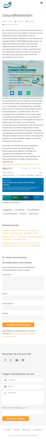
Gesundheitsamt (33, 210)
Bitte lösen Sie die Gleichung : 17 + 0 (15, 408)
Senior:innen (33, 214)
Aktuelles (31, 21)
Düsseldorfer (20, 210)
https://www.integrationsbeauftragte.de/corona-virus (21, 164)
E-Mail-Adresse (8, 304)
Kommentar (7, 275)
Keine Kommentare (11, 25)
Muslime (23, 214)
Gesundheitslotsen (10, 214)
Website (5, 313)
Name (5, 294)
